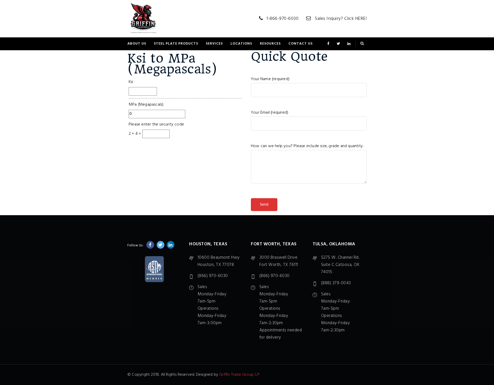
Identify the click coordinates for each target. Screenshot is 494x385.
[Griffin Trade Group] (143, 18)
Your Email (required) (269, 112)
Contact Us (300, 44)
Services (214, 44)
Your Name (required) (270, 79)
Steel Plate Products (176, 44)
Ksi (131, 82)
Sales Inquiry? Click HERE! (341, 18)
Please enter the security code (156, 124)
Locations (241, 44)
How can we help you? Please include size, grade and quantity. (307, 146)
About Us (136, 44)
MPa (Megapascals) (146, 104)
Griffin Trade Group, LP (239, 374)
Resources (270, 44)
